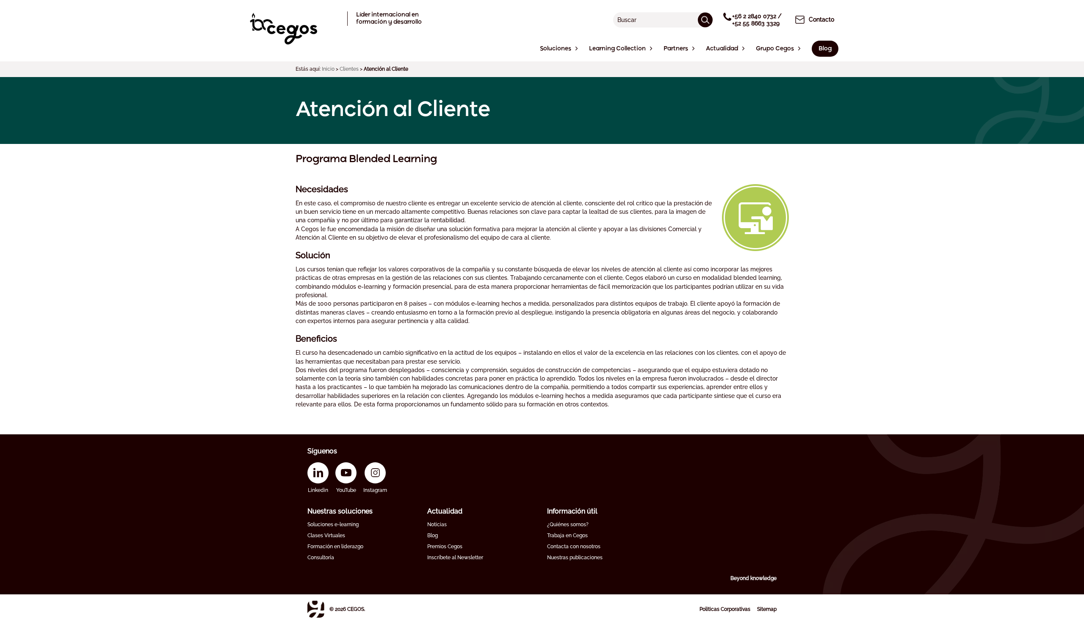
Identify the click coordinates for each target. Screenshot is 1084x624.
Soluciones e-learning (333, 524)
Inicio (328, 69)
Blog (432, 535)
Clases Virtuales (326, 535)
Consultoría (320, 557)
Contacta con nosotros (573, 546)
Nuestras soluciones (340, 511)
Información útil (572, 511)
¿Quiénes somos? (568, 524)
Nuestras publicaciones (575, 557)
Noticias (437, 524)
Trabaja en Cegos (567, 535)
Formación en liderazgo (335, 546)
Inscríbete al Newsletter (455, 557)
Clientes (349, 69)
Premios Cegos (444, 546)
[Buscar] (705, 19)
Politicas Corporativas (725, 609)
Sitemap (767, 609)
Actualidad (444, 511)
